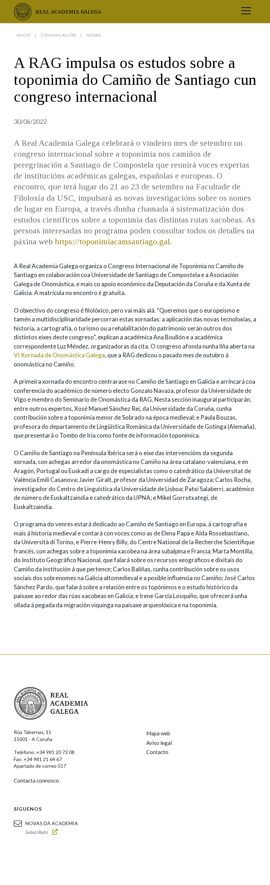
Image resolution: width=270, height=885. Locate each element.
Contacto (157, 752)
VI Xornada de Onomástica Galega (59, 355)
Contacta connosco (36, 780)
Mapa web (158, 733)
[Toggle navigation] (246, 11)
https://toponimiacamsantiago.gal (112, 241)
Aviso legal (159, 743)
